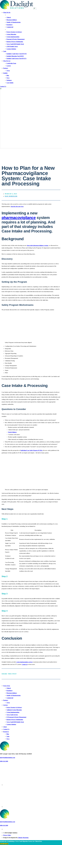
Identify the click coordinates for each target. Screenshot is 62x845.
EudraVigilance (12, 432)
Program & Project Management (15, 39)
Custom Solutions (11, 49)
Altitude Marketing (23, 837)
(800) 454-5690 (4, 761)
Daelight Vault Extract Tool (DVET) (16, 58)
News (7, 78)
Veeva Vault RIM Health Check (15, 44)
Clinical (8, 17)
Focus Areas (6, 685)
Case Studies (9, 82)
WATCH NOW (4, 843)
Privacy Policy (7, 835)
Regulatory (9, 24)
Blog (7, 75)
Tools (4, 51)
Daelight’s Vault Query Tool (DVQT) (16, 53)
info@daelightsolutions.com (7, 757)
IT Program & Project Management (16, 717)
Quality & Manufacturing (13, 22)
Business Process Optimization (14, 41)
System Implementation (12, 36)
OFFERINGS (9, 29)
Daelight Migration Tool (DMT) (15, 56)
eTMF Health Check (12, 46)
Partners (5, 68)
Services (5, 705)
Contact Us (3, 86)
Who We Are (6, 61)
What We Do (6, 12)
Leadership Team (11, 63)
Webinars (9, 80)
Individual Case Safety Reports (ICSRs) (31, 450)
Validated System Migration (14, 710)
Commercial (9, 27)
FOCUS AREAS (10, 15)
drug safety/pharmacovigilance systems (37, 245)
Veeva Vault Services (12, 714)
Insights (5, 73)
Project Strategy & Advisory (14, 32)
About (5, 726)
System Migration (11, 34)
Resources (6, 731)
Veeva (8, 70)
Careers (8, 65)
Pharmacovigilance (11, 19)
